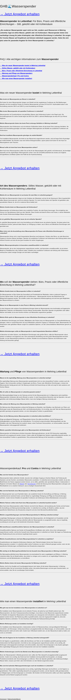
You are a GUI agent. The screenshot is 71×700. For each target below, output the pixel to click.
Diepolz (22, 484)
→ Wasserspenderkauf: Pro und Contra (14, 76)
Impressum (3, 699)
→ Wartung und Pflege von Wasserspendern (16, 73)
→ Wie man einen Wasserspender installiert (16, 78)
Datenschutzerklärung (14, 699)
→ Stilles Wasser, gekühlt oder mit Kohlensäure (17, 68)
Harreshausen (31, 484)
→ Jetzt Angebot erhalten (20, 14)
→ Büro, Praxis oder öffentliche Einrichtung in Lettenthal (21, 71)
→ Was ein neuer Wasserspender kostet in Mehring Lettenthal (22, 65)
